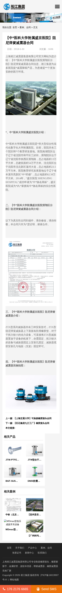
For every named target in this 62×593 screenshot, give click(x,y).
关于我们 (19, 547)
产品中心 (32, 547)
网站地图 (14, 579)
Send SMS (48, 589)
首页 (15, 27)
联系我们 (42, 552)
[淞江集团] (13, 6)
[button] (57, 6)
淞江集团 (25, 575)
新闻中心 (29, 552)
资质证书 (16, 552)
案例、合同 (25, 27)
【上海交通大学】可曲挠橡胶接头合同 (33, 418)
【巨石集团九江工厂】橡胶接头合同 (31, 423)
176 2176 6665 (17, 589)
